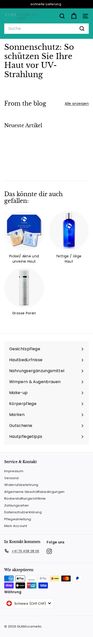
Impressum (13, 471)
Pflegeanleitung (17, 519)
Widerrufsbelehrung (21, 484)
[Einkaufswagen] (74, 16)
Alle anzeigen (77, 103)
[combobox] (46, 28)
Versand (11, 478)
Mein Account (15, 525)
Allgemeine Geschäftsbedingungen (34, 491)
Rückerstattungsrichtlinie (25, 498)
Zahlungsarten (16, 505)
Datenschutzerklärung (23, 512)
